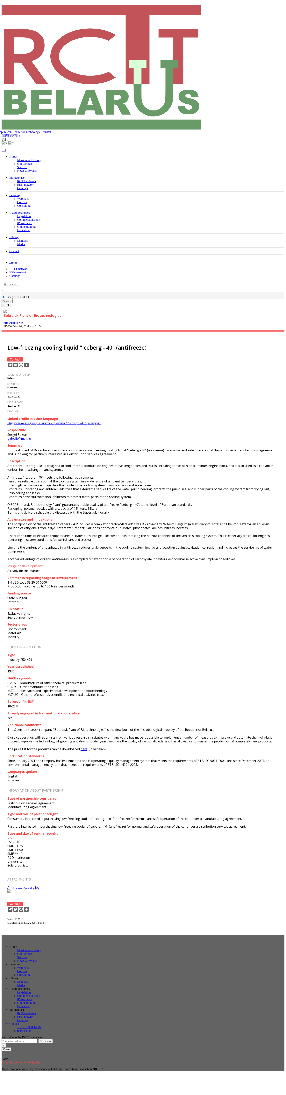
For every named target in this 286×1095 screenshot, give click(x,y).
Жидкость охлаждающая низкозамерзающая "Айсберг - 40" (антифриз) (54, 423)
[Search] (3, 146)
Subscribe (45, 1041)
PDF (6, 305)
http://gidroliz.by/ (14, 322)
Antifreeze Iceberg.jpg (23, 887)
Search (7, 301)
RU (4, 150)
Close (6, 1049)
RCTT (25, 297)
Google (11, 297)
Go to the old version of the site (21, 1062)
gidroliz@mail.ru (19, 438)
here (84, 749)
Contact (15, 359)
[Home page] (143, 67)
